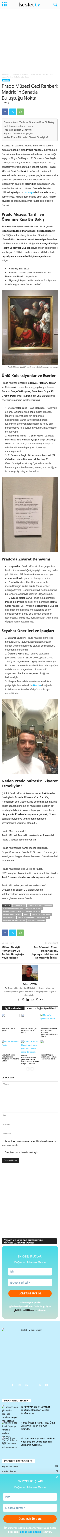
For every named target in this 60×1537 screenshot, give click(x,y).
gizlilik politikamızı (31, 1531)
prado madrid (9, 917)
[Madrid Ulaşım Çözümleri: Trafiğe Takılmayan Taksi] (49, 1046)
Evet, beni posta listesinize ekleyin (21, 1152)
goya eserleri (19, 906)
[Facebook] (5, 112)
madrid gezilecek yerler (13, 912)
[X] (12, 112)
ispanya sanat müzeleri (13, 909)
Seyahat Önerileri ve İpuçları (19, 133)
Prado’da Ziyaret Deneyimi (18, 130)
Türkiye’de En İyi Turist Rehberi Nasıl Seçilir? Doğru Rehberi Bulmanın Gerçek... (38, 1441)
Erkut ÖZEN (30, 984)
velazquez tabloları (36, 920)
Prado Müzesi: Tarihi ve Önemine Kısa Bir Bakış (29, 122)
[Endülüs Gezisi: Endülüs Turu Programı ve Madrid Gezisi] (11, 1046)
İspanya (15, 74)
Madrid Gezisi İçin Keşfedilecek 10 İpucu (28, 1030)
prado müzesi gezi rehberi (14, 920)
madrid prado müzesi (12, 915)
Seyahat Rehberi (10, 1466)
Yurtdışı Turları (9, 1471)
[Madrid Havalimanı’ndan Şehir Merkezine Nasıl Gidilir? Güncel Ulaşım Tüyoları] (30, 1047)
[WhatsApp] (20, 112)
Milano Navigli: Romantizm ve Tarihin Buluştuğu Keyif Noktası (13, 952)
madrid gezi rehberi (34, 909)
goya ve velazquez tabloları (40, 906)
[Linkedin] (28, 1000)
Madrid (25, 74)
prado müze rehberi (26, 917)
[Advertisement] (30, 40)
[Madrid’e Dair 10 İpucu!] (11, 1020)
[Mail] (32, 1000)
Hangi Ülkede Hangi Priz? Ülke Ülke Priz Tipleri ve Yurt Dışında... (38, 1425)
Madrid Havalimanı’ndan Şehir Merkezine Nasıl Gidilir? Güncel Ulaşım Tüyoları (30, 1059)
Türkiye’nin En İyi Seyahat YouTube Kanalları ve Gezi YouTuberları (35, 1410)
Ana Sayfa (5, 74)
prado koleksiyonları (41, 915)
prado (26, 915)
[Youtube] (41, 1000)
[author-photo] (30, 973)
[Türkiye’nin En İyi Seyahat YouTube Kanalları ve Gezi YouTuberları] (10, 1414)
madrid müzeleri (33, 912)
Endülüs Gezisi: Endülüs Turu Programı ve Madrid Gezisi (10, 1058)
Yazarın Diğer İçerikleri (41, 1008)
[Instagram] (23, 1000)
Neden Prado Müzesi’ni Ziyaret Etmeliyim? (26, 137)
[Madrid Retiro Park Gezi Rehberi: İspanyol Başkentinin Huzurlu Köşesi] (49, 1020)
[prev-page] (28, 1069)
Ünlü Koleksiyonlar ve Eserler (19, 126)
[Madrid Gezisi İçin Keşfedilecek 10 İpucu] (30, 1020)
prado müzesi (42, 917)
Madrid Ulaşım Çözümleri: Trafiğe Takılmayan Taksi (48, 1057)
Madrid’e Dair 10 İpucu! (9, 1029)
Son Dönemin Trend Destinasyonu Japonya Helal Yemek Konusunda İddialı (45, 952)
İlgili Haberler (13, 1008)
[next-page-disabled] (32, 1069)
